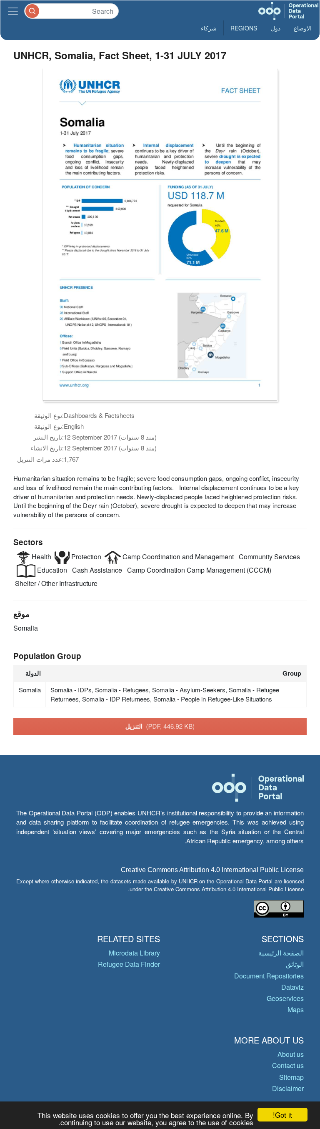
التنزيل (160, 726)
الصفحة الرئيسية (281, 953)
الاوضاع (303, 28)
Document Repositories (269, 976)
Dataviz (292, 987)
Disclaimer (288, 1088)
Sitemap (291, 1077)
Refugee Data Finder (129, 964)
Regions (243, 28)
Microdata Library (134, 953)
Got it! (282, 1114)
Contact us (288, 1065)
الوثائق (295, 964)
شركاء (209, 28)
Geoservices (285, 998)
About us (291, 1054)
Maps (296, 1009)
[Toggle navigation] (13, 11)
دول (275, 28)
